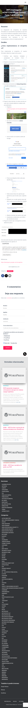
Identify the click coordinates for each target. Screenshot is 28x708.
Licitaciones (5, 604)
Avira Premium (5, 525)
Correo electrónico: (8, 325)
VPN (3, 665)
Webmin (4, 674)
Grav (3, 584)
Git (2, 581)
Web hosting (5, 668)
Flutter (4, 573)
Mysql (3, 609)
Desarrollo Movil (6, 550)
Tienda (3, 509)
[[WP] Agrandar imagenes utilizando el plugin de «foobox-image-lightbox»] (14, 375)
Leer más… (18, 402)
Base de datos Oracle (7, 530)
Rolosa (3, 689)
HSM (3, 595)
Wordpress (6, 385)
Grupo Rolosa (4, 686)
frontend (4, 575)
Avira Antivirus (6, 523)
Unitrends (4, 652)
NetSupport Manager (7, 616)
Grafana (4, 582)
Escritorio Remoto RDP (8, 563)
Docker (4, 554)
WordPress (5, 679)
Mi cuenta (4, 500)
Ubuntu (4, 649)
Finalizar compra (6, 495)
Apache (4, 522)
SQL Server (5, 643)
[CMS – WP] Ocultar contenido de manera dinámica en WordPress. (13, 428)
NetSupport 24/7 (6, 613)
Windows (4, 675)
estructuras (5, 564)
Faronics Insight (6, 568)
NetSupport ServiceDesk (8, 620)
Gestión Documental (7, 498)
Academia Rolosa (6, 484)
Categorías (5, 489)
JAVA (3, 598)
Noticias (4, 624)
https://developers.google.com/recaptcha (11, 262)
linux (3, 607)
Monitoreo (5, 502)
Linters (4, 606)
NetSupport (5, 611)
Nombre (5, 305)
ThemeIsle (19, 704)
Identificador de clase (8, 597)
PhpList (4, 627)
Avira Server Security (7, 529)
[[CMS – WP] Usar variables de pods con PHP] (14, 452)
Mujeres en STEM (6, 504)
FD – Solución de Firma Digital (9, 572)
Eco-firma (21, 701)
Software (4, 641)
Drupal (3, 556)
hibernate (4, 593)
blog (3, 538)
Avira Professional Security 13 (10, 527)
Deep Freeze (5, 548)
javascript (5, 600)
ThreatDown (5, 645)
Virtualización (6, 656)
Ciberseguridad (6, 541)
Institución (5, 318)
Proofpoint (5, 631)
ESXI (3, 566)
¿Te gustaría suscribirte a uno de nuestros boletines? (13, 333)
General (4, 577)
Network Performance (8, 622)
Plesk (3, 629)
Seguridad (4, 640)
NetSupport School (7, 618)
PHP (3, 625)
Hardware (4, 590)
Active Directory (6, 518)
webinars (4, 670)
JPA (3, 602)
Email (3, 561)
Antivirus (4, 486)
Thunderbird (5, 647)
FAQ (3, 493)
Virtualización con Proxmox (9, 658)
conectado (9, 298)
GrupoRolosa (7, 701)
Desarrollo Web (6, 552)
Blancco (4, 536)
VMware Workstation (7, 663)
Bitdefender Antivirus (8, 532)
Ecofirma (4, 559)
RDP (3, 638)
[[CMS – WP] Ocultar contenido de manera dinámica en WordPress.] (14, 414)
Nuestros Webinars (7, 507)
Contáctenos (5, 491)
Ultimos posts (5, 511)
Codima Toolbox (6, 543)
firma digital (5, 496)
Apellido (5, 312)
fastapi (4, 570)
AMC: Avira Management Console (10, 520)
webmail (4, 672)
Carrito (4, 488)
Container (4, 545)
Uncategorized (6, 650)
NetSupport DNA (6, 615)
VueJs (3, 666)
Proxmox (4, 632)
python (4, 636)
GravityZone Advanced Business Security (13, 588)
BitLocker (4, 534)
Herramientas (6, 462)
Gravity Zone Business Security (10, 586)
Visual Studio (5, 661)
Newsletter (5, 505)
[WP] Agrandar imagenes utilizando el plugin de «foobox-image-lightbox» (13, 390)
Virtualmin (5, 659)
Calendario (5, 539)
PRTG (3, 634)
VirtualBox (5, 654)
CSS (3, 547)
